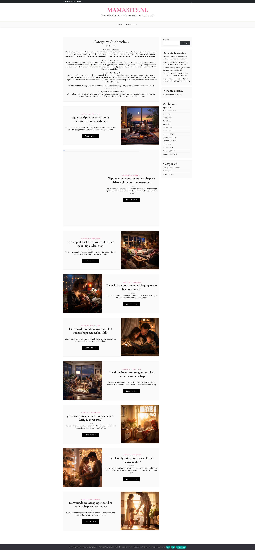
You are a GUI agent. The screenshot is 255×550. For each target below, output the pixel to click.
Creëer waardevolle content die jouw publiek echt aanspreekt (176, 58)
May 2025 (167, 121)
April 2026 (167, 108)
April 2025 (167, 124)
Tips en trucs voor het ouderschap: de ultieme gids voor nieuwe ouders (131, 180)
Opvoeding (167, 171)
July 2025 (167, 114)
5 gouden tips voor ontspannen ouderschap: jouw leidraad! (90, 119)
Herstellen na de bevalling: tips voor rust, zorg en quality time (175, 74)
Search (166, 40)
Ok (168, 547)
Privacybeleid (131, 25)
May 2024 (167, 144)
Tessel (91, 125)
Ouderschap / (85, 114)
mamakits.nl (127, 10)
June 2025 (167, 118)
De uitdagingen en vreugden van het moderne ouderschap (131, 374)
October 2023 (168, 151)
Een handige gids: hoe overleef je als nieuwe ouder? (132, 460)
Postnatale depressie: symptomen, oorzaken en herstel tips (176, 69)
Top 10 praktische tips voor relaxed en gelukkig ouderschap (90, 244)
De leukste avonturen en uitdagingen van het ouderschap (131, 287)
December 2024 (169, 137)
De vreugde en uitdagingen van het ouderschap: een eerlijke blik (90, 331)
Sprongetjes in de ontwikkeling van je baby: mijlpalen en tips (175, 63)
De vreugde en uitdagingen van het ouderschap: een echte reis (90, 504)
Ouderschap (168, 174)
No (173, 547)
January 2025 (168, 134)
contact (120, 25)
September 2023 (170, 154)
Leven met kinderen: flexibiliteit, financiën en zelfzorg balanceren (176, 80)
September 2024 (170, 141)
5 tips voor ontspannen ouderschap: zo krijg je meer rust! (90, 417)
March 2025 (168, 128)
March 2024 (168, 147)
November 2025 (169, 111)
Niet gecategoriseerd (171, 168)
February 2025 (169, 131)
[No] (253, 547)
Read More (89, 136)
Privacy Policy (181, 547)
